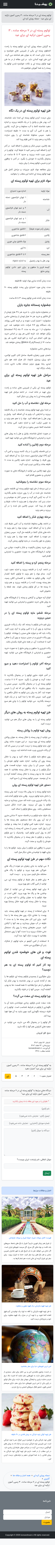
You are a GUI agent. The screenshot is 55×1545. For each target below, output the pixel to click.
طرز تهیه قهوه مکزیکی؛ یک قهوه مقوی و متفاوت (33, 1306)
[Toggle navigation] (5, 4)
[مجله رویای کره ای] (43, 4)
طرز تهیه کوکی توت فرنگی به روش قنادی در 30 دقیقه (31, 1434)
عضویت (46, 1522)
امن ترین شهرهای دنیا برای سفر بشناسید (36, 1366)
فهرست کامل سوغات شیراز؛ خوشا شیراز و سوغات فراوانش (30, 1237)
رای (7, 1076)
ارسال (47, 1173)
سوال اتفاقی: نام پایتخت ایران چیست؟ (34, 1159)
